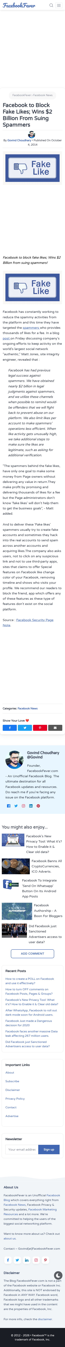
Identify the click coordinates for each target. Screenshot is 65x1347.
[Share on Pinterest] (40, 727)
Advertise (11, 1116)
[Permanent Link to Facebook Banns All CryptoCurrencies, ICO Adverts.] (16, 866)
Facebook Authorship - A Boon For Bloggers (48, 910)
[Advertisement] (32, 48)
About (9, 1072)
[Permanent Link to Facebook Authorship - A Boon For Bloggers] (17, 911)
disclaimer (45, 1319)
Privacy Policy (15, 1099)
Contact (10, 1107)
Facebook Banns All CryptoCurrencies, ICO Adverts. (47, 866)
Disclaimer (12, 1090)
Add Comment (32, 953)
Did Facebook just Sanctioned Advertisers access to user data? (45, 934)
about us (10, 1238)
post (6, 338)
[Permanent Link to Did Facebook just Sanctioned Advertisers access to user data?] (14, 934)
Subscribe (12, 1081)
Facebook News (28, 708)
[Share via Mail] (55, 727)
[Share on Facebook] (9, 727)
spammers (31, 328)
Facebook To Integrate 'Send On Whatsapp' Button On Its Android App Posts (39, 888)
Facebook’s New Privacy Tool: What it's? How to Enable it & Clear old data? (44, 844)
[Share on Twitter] (25, 727)
